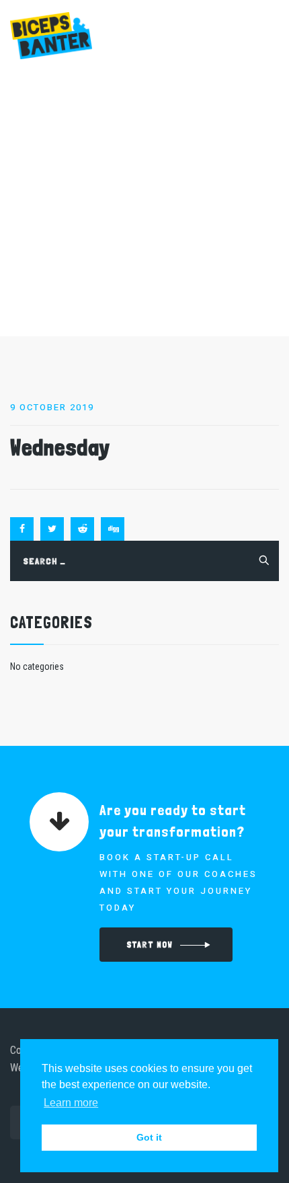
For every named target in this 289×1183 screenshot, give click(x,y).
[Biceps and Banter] (51, 35)
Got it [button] (149, 1137)
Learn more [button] (71, 1102)
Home (61, 196)
